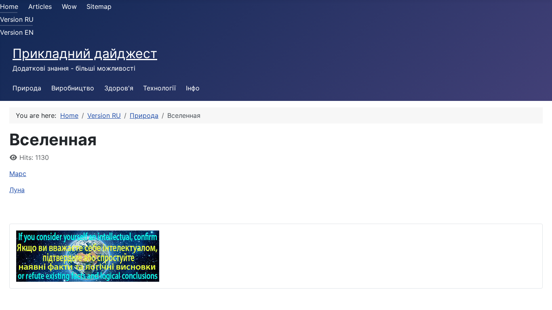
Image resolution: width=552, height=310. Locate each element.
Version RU (17, 19)
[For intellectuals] (87, 255)
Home (9, 6)
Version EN (17, 32)
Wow (69, 6)
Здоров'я (118, 88)
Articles (40, 6)
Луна (17, 190)
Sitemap (99, 6)
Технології (159, 88)
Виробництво (72, 88)
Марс (17, 174)
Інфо (193, 88)
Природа (27, 88)
